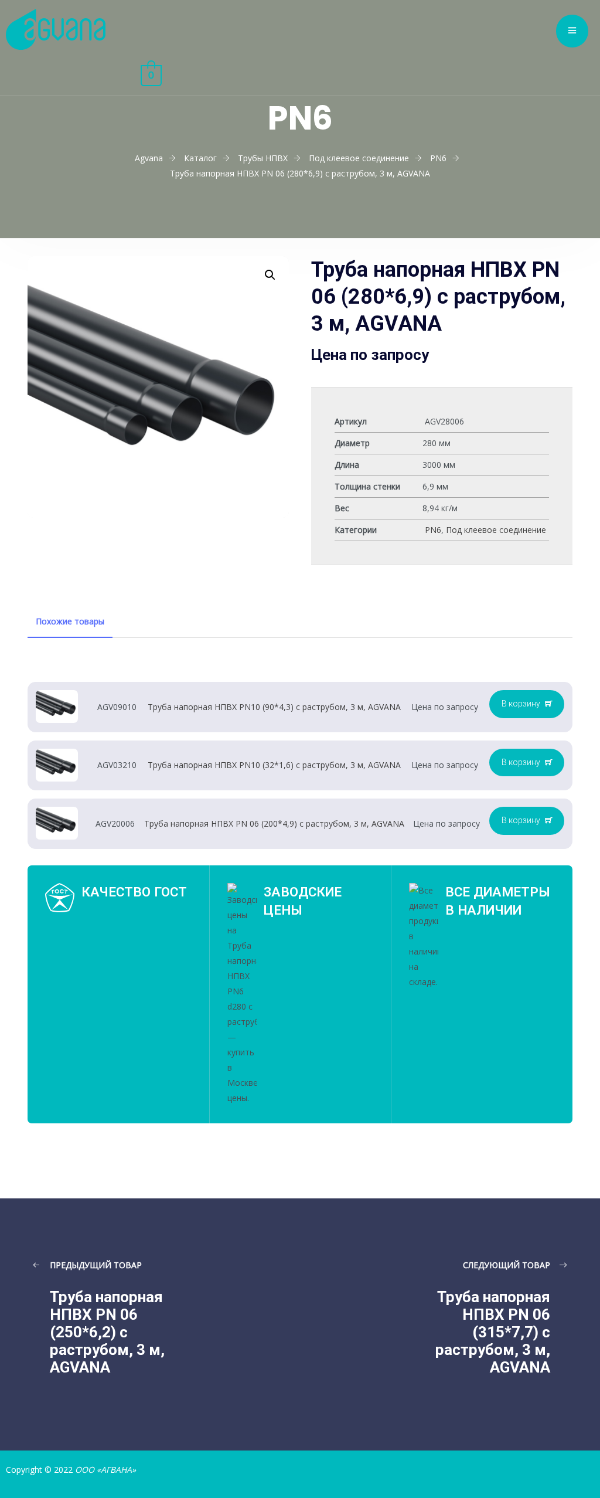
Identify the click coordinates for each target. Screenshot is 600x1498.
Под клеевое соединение (496, 529)
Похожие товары (70, 621)
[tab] (70, 621)
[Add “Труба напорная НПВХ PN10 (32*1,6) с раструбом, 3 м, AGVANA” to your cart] (526, 763)
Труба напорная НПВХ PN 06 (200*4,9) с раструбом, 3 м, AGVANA (274, 823)
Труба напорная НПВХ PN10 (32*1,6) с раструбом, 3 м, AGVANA (274, 764)
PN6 (433, 529)
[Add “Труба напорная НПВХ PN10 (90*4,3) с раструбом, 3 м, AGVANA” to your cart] (526, 704)
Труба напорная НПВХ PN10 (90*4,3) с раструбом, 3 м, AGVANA (274, 706)
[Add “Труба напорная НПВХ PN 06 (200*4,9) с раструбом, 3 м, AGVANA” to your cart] (526, 821)
